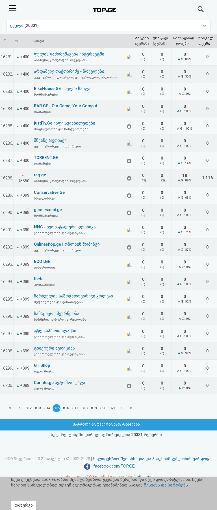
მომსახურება (46, 95)
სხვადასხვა (44, 198)
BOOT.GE (42, 261)
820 (103, 408)
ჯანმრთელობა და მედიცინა (59, 233)
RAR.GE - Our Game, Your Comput (65, 105)
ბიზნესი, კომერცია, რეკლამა (60, 60)
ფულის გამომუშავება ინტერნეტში (69, 54)
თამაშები (42, 112)
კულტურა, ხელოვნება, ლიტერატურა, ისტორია (75, 77)
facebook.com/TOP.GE (113, 466)
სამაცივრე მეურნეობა (56, 313)
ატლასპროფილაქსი (55, 330)
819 (94, 408)
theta (39, 278)
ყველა (17, 25)
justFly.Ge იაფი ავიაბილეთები (64, 123)
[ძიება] (201, 9)
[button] (108, 25)
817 (75, 408)
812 (29, 408)
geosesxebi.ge (48, 209)
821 (113, 408)
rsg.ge (40, 174)
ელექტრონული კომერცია (57, 146)
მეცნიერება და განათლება (58, 302)
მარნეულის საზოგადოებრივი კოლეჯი (73, 296)
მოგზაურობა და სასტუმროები (61, 129)
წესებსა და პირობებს (166, 485)
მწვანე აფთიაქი (50, 140)
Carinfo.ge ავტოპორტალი (60, 382)
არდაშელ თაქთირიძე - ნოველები (69, 71)
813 (38, 408)
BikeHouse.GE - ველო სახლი (63, 88)
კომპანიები (44, 285)
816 (66, 408)
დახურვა (24, 505)
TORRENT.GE (46, 157)
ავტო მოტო (44, 371)
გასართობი (44, 267)
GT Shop (42, 365)
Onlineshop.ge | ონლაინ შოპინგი (67, 244)
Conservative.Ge (49, 192)
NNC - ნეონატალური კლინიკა (65, 227)
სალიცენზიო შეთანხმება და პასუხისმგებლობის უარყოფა (152, 459)
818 (85, 408)
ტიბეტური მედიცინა (54, 348)
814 (47, 408)
